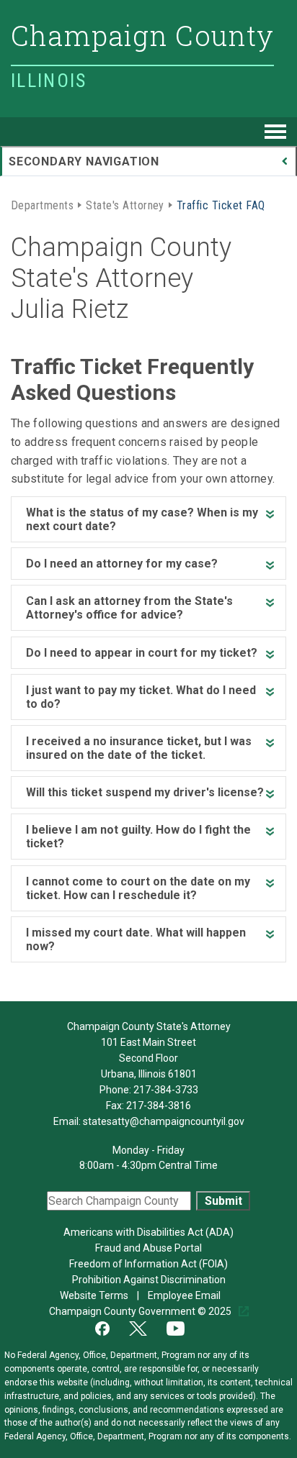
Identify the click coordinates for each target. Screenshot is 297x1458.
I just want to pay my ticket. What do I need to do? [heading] (141, 697)
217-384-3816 (158, 1105)
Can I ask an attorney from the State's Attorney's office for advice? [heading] (129, 607)
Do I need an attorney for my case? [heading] (122, 563)
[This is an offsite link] (111, 1327)
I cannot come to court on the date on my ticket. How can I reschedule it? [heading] (138, 888)
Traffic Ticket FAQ (221, 204)
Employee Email (185, 1295)
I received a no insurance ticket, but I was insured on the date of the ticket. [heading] (139, 748)
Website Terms (95, 1295)
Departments (42, 204)
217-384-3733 (165, 1089)
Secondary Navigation (84, 161)
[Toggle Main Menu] (275, 131)
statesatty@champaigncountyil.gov (163, 1121)
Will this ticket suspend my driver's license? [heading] (145, 792)
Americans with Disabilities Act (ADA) (148, 1232)
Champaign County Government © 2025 (141, 1311)
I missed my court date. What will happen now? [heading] (136, 939)
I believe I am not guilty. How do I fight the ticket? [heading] (138, 836)
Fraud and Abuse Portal (148, 1248)
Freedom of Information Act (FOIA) (148, 1264)
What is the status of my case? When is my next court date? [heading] (142, 519)
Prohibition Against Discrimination (149, 1279)
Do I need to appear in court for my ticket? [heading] (141, 653)
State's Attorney (125, 204)
